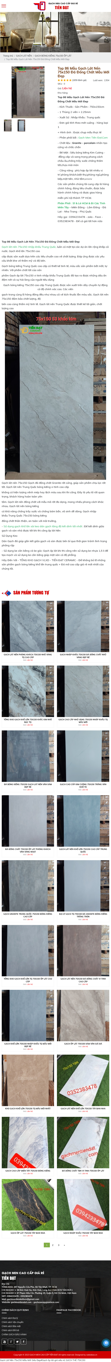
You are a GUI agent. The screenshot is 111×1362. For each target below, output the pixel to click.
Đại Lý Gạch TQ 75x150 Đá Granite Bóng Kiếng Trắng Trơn (83, 915)
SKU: (60, 83)
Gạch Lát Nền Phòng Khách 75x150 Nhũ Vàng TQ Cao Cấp (28, 655)
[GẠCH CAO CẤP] (28, 92)
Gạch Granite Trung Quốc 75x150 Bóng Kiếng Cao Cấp (27, 915)
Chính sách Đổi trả (10, 1330)
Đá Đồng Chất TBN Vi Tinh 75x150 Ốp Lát (83, 1171)
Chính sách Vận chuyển (12, 1322)
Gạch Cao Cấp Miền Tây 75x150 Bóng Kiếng (27, 1171)
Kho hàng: (63, 92)
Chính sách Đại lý (10, 1318)
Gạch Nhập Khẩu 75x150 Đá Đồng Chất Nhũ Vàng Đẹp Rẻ (83, 655)
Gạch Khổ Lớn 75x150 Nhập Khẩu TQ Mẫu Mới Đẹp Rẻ (27, 1045)
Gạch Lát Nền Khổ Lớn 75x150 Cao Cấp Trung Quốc (83, 850)
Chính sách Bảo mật (11, 1326)
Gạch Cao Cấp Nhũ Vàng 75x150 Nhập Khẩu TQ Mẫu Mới (83, 720)
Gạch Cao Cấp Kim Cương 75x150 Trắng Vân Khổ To (83, 785)
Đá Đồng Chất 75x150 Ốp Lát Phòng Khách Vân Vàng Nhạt (27, 850)
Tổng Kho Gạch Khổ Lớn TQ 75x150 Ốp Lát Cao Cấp (28, 980)
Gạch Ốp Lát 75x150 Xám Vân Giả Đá (83, 1044)
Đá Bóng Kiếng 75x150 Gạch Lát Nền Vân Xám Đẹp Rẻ (28, 785)
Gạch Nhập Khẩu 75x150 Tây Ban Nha (83, 1233)
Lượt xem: (98, 80)
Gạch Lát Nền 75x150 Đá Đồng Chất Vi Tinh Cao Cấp (83, 980)
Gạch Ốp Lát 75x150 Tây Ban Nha (28, 1233)
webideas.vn (91, 1355)
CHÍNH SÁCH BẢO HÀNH (14, 1334)
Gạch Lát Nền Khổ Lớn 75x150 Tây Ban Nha (83, 1108)
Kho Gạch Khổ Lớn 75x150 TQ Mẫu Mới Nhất (28, 1108)
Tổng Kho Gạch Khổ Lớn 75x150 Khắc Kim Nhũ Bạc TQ (28, 720)
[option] (28, 92)
